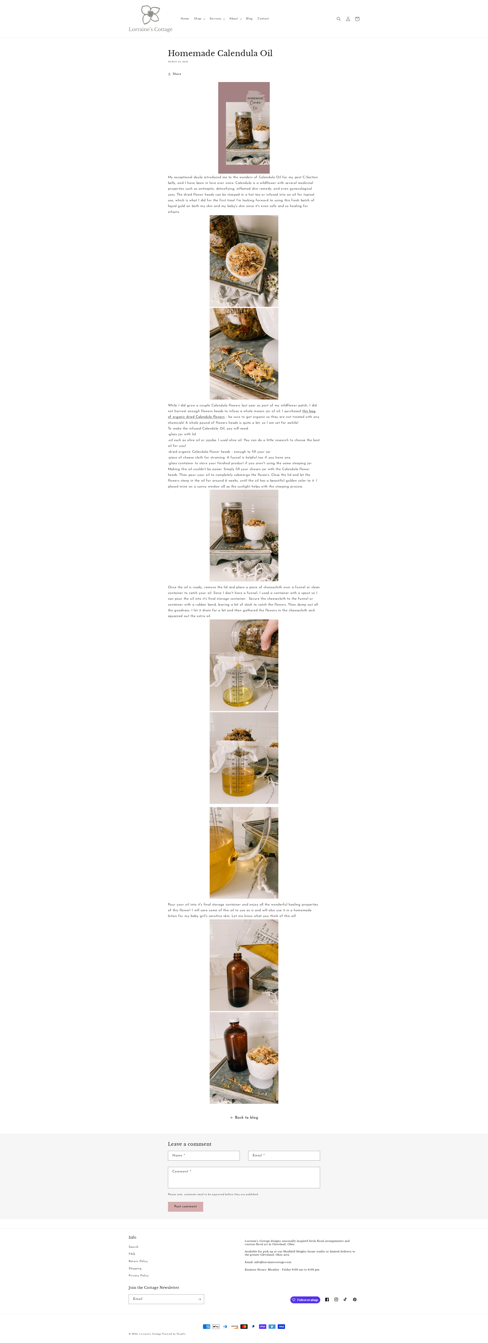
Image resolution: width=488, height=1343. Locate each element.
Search (134, 1247)
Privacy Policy (139, 1275)
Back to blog (246, 1118)
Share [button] (177, 74)
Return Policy (138, 1261)
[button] (199, 19)
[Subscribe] (199, 1299)
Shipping (135, 1268)
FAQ (132, 1254)
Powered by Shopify (174, 1334)
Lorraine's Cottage (150, 1334)
